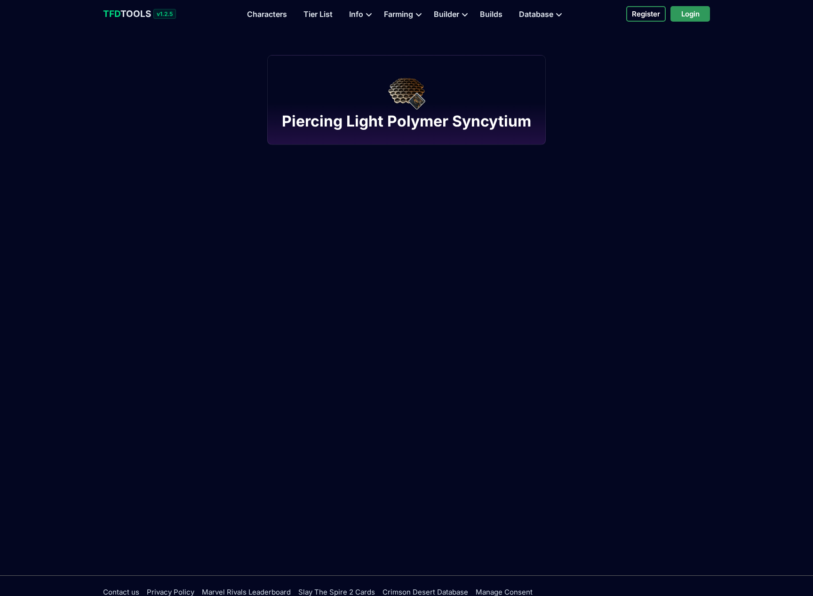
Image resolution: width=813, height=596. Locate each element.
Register (646, 13)
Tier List (318, 14)
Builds (491, 14)
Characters (267, 14)
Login (690, 13)
